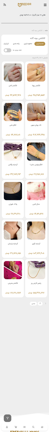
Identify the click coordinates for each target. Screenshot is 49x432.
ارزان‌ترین (5, 43)
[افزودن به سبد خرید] (29, 93)
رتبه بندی (16, 43)
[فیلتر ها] (7, 418)
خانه (46, 30)
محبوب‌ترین (28, 43)
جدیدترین (39, 43)
